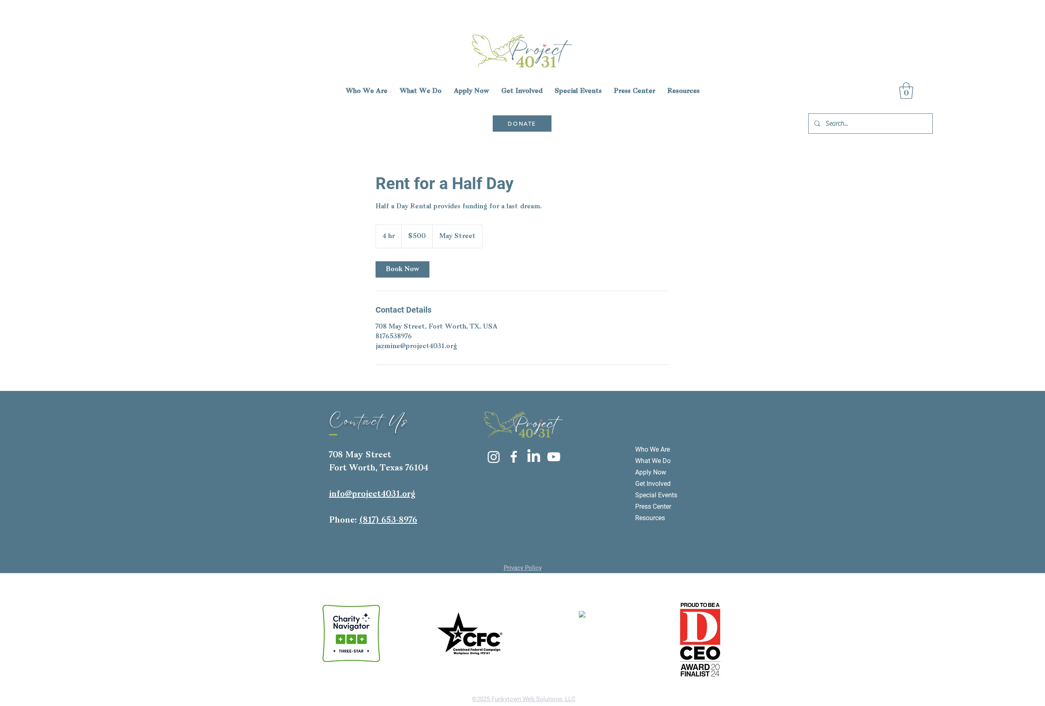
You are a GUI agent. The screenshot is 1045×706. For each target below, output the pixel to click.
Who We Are (652, 449)
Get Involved (653, 484)
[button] (906, 90)
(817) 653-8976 (388, 520)
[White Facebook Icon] (514, 457)
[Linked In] (534, 457)
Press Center (653, 506)
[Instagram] (494, 457)
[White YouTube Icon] (554, 457)
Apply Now (650, 472)
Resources (650, 518)
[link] (402, 269)
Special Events (656, 495)
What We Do (653, 461)
